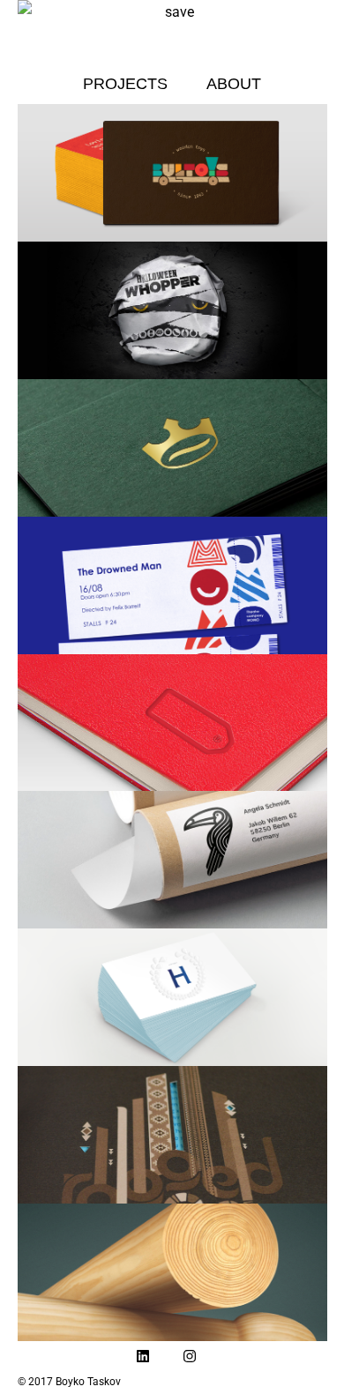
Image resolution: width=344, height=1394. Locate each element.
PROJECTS (125, 84)
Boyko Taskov (88, 1381)
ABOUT (233, 84)
